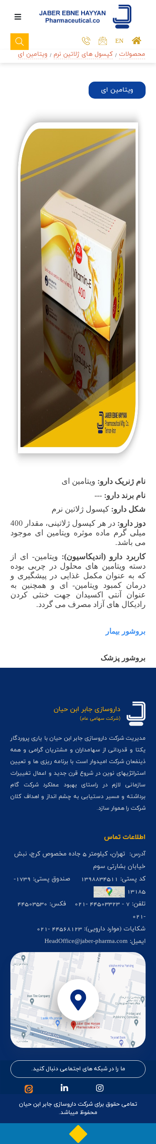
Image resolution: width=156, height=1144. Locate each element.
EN (119, 41)
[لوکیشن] (78, 1000)
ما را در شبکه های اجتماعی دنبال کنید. (78, 1069)
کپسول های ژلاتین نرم (83, 54)
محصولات (132, 54)
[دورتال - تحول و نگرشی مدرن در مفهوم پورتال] (78, 1133)
